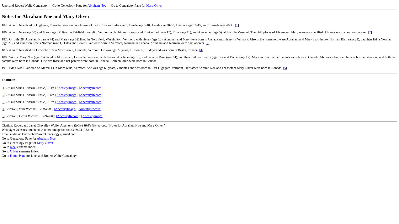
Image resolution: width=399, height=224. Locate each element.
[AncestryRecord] (90, 88)
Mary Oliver (154, 5)
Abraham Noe (96, 5)
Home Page (17, 155)
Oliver (14, 151)
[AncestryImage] (66, 88)
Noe (13, 147)
